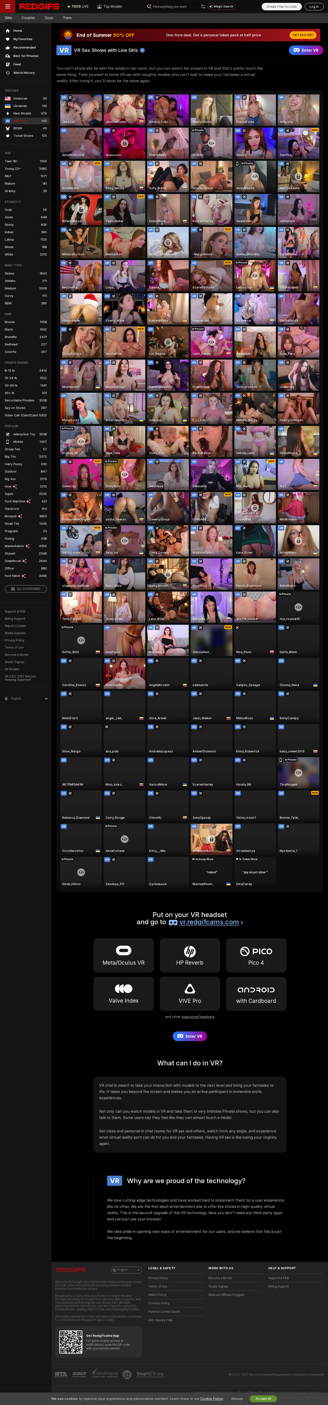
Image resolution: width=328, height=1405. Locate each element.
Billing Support (15, 618)
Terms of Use (14, 647)
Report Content (15, 626)
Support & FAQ (15, 611)
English (123, 1270)
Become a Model (16, 654)
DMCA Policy (157, 1295)
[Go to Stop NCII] (150, 1375)
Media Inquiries (15, 633)
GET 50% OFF (303, 35)
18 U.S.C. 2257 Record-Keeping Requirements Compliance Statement (276, 1374)
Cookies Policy (159, 1303)
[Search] (203, 6)
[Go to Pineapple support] (127, 1374)
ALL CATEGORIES (29, 589)
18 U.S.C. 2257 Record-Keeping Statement (21, 678)
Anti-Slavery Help (160, 1320)
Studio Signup (14, 662)
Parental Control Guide (164, 1311)
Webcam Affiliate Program (226, 1295)
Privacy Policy (14, 640)
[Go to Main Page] (39, 6)
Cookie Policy (211, 1399)
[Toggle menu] (7, 6)
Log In (314, 6)
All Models (12, 669)
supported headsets (198, 1017)
